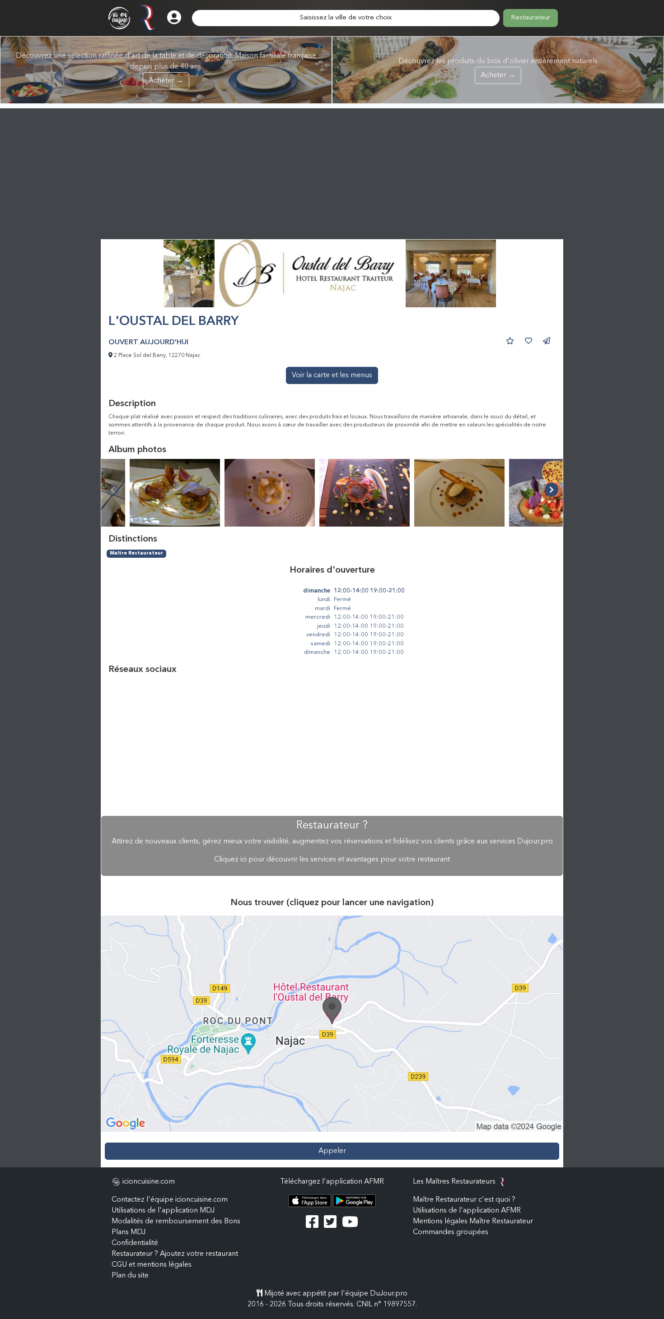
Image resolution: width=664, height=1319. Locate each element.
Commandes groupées (450, 1232)
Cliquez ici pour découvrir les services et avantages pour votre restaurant (332, 859)
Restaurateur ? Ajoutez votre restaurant (175, 1254)
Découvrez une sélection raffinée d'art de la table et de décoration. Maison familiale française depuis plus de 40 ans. (166, 68)
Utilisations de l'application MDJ (163, 1210)
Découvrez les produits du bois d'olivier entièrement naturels (498, 68)
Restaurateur (530, 17)
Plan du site (130, 1275)
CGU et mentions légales (152, 1264)
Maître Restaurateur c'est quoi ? (464, 1199)
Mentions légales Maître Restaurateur (473, 1221)
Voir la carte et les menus (332, 375)
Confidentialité (135, 1243)
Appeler (332, 1151)
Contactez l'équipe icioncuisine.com (170, 1199)
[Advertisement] (332, 171)
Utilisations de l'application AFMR (467, 1210)
